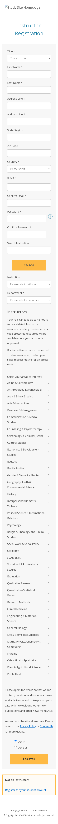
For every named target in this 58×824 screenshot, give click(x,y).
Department (15, 293)
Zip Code (12, 146)
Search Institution (18, 243)
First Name (15, 67)
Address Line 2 (16, 114)
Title (11, 51)
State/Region (15, 130)
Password (14, 211)
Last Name (14, 83)
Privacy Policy (28, 726)
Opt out (22, 747)
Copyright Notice (19, 810)
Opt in (21, 741)
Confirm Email (16, 196)
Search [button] (29, 265)
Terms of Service (39, 810)
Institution (13, 277)
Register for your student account (25, 790)
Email (11, 177)
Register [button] (29, 759)
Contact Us (46, 726)
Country (13, 162)
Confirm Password (19, 227)
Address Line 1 (16, 98)
